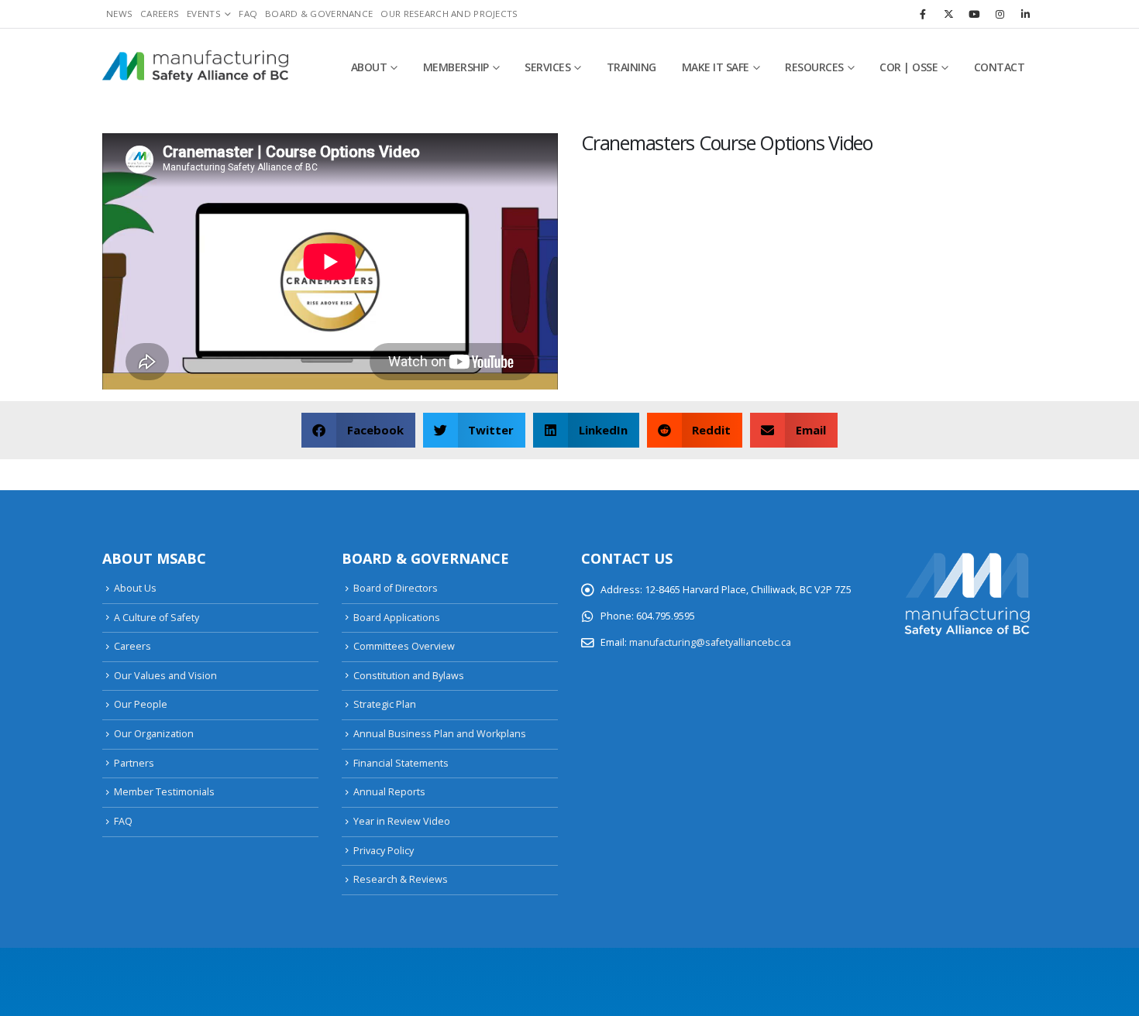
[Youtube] (974, 14)
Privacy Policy (383, 850)
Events (204, 13)
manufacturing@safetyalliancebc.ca (710, 642)
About (369, 67)
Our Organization (154, 733)
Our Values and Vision (165, 675)
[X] (948, 14)
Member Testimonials (164, 791)
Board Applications (396, 617)
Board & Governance (319, 13)
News (119, 13)
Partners (134, 763)
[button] (358, 430)
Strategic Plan (384, 704)
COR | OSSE (908, 67)
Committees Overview (404, 646)
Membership (456, 67)
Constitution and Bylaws (408, 675)
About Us (135, 588)
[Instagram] (999, 14)
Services (547, 67)
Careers (159, 13)
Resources (814, 67)
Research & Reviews (400, 879)
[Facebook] (923, 14)
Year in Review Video (401, 821)
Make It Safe (715, 67)
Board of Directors (395, 588)
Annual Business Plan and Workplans (439, 733)
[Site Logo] (195, 67)
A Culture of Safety (156, 617)
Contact (999, 67)
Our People (140, 704)
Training (631, 67)
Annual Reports (389, 791)
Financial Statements (401, 763)
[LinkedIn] (1025, 14)
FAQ (248, 13)
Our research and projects (449, 13)
